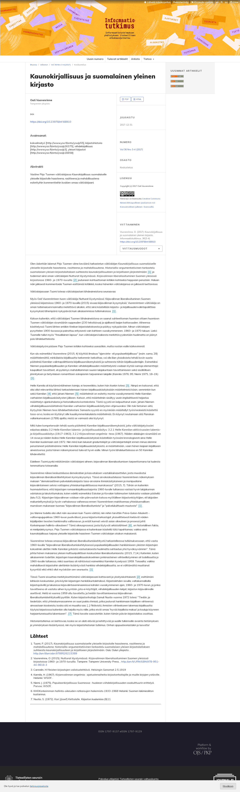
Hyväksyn (228, 786)
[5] (77, 393)
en (217, 2)
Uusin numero (95, 59)
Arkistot (44, 64)
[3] (127, 385)
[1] (149, 271)
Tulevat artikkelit (117, 59)
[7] (70, 613)
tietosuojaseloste (39, 786)
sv (226, 2)
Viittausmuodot (135, 248)
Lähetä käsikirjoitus (158, 2)
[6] (130, 525)
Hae (235, 2)
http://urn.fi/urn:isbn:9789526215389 (55, 653)
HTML (139, 99)
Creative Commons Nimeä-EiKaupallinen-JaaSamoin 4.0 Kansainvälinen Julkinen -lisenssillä (140, 202)
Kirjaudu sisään (203, 2)
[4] (49, 393)
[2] (75, 280)
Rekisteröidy (181, 2)
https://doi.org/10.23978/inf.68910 (50, 121)
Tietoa (147, 59)
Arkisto (135, 59)
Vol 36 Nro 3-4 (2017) (61, 64)
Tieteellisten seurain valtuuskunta (139, 779)
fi (222, 2)
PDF (126, 99)
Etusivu (33, 64)
